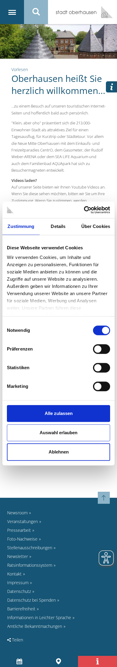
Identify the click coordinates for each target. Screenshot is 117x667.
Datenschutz (19, 591)
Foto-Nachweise (22, 539)
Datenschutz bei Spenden (31, 600)
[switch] (101, 349)
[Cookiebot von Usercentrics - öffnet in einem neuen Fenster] (84, 210)
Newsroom (17, 513)
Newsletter (17, 556)
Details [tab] (58, 226)
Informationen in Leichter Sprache (39, 617)
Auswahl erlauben (58, 432)
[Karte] (58, 661)
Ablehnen (59, 451)
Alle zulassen (59, 413)
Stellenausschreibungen (29, 547)
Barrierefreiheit (21, 609)
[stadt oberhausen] (105, 12)
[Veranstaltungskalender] (19, 661)
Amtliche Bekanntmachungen (34, 626)
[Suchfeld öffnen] (36, 12)
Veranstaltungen (22, 521)
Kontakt (14, 574)
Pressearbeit (19, 530)
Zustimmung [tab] (21, 226)
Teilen (17, 640)
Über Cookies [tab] (95, 226)
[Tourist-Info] (97, 661)
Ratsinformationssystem (29, 565)
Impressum (17, 582)
